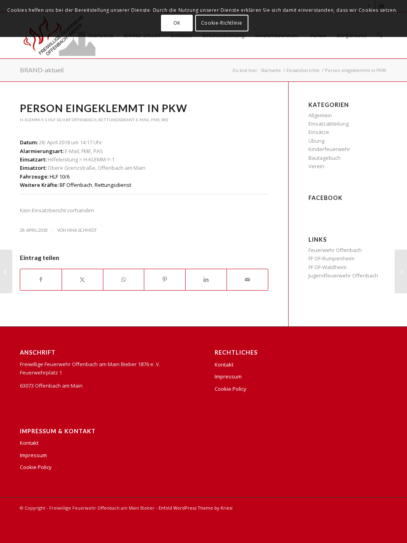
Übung (316, 140)
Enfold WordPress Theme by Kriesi (196, 508)
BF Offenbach (81, 119)
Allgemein (320, 115)
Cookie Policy (36, 467)
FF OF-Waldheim (327, 267)
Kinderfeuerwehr (329, 149)
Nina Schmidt (82, 230)
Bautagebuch (324, 157)
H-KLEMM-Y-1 (33, 119)
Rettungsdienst (116, 119)
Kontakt (29, 442)
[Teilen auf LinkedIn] (206, 279)
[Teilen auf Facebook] (41, 279)
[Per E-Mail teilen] (247, 279)
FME (155, 119)
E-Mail (142, 119)
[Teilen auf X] (82, 279)
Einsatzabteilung (328, 123)
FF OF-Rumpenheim (331, 258)
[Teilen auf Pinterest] (164, 279)
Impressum (33, 455)
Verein (316, 166)
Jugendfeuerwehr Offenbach (343, 275)
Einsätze (318, 132)
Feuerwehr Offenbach (335, 250)
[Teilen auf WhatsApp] (123, 279)
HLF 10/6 (56, 119)
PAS (164, 119)
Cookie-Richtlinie (221, 22)
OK (176, 22)
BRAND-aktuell (42, 70)
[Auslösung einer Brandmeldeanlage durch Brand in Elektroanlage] (6, 271)
